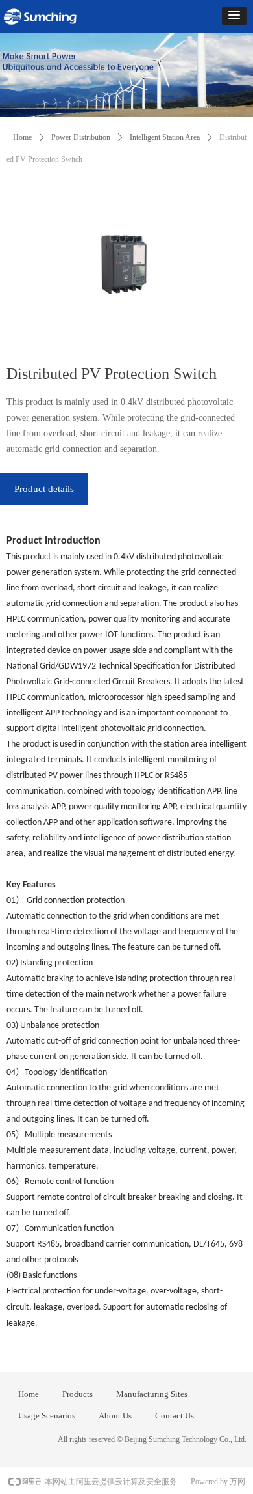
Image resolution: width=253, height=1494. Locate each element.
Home (22, 137)
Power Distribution (80, 137)
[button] (234, 16)
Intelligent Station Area (165, 137)
